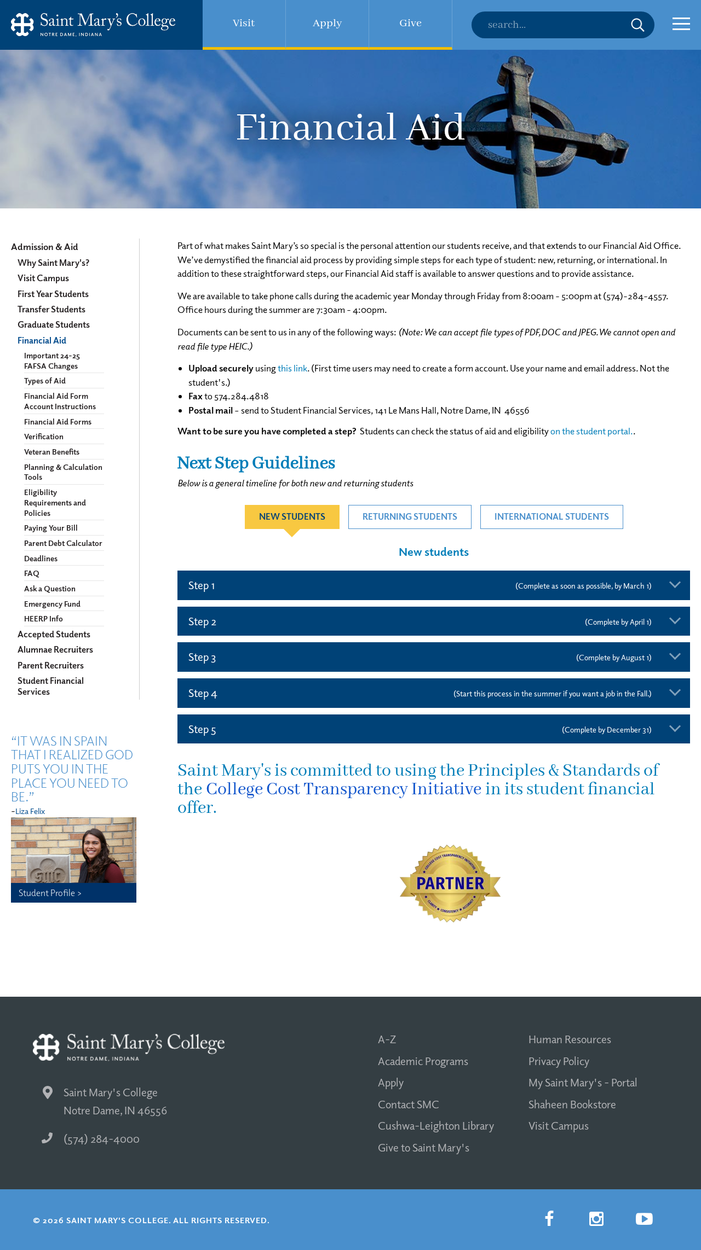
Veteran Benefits (51, 451)
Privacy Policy (558, 1061)
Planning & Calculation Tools (63, 472)
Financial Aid (42, 340)
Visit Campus (43, 277)
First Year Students (53, 293)
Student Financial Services (51, 686)
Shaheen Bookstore (572, 1104)
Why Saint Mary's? (53, 262)
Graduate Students (54, 324)
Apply (391, 1082)
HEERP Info (43, 618)
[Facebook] (549, 1219)
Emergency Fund (52, 603)
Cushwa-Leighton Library (436, 1125)
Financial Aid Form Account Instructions (60, 401)
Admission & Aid (44, 246)
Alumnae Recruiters (55, 649)
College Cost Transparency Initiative (343, 789)
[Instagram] (596, 1219)
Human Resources (569, 1039)
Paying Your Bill (51, 527)
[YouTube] (644, 1219)
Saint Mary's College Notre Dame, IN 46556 (115, 1101)
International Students (552, 516)
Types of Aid (45, 380)
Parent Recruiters (51, 665)
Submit (638, 25)
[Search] (563, 24)
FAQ (31, 573)
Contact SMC (408, 1104)
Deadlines (41, 558)
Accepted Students (54, 634)
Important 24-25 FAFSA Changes (52, 360)
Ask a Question (50, 588)
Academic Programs (423, 1061)
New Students (292, 516)
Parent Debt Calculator (63, 543)
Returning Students (410, 516)
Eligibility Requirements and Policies (55, 502)
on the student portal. (591, 431)
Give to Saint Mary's (423, 1147)
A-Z (387, 1039)
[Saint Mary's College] (93, 25)
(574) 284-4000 (102, 1138)
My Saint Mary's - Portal (582, 1082)
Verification (44, 436)
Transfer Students (51, 309)
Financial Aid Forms (57, 421)
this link (292, 368)
